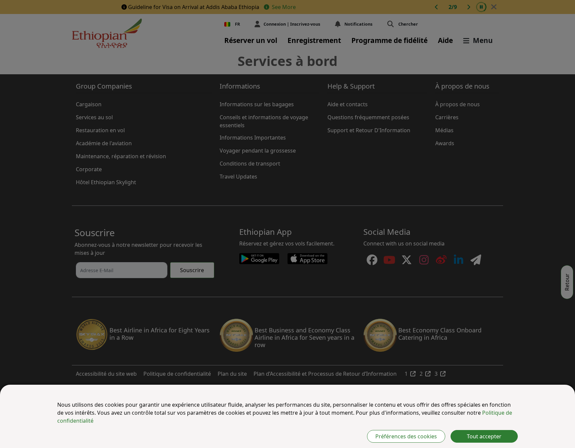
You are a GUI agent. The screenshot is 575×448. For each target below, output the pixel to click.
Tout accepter (484, 436)
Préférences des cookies (406, 436)
